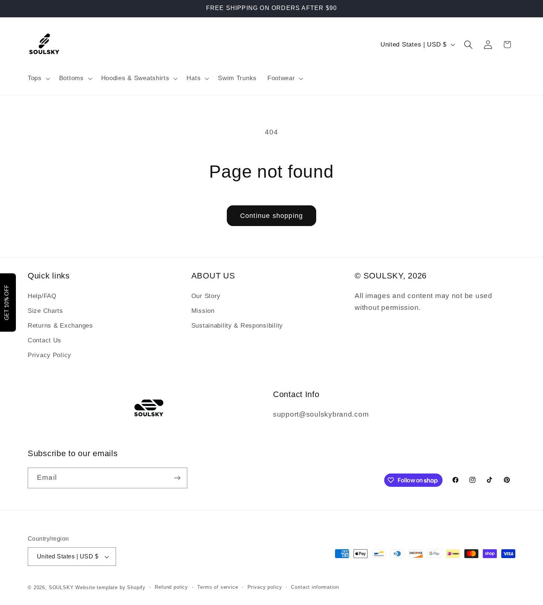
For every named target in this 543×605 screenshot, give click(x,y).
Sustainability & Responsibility (237, 325)
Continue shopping (271, 215)
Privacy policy (264, 587)
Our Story (206, 296)
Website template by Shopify (110, 587)
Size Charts (45, 310)
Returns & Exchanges (60, 325)
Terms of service (217, 587)
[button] (38, 78)
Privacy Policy (49, 355)
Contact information (315, 587)
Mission (203, 310)
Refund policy (171, 587)
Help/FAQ (42, 296)
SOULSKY (62, 587)
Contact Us (44, 340)
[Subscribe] (177, 478)
